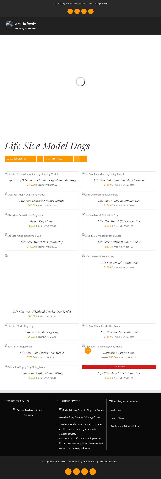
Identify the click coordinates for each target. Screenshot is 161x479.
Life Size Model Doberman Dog (42, 242)
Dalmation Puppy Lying (119, 353)
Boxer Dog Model (41, 221)
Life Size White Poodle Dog (119, 332)
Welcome (116, 410)
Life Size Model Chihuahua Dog (119, 221)
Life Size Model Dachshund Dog (119, 373)
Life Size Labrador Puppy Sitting (41, 201)
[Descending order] (40, 159)
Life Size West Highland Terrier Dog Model (42, 311)
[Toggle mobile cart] (149, 29)
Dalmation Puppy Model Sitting (41, 373)
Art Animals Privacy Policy (125, 426)
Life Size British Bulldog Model (119, 242)
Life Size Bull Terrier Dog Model (42, 353)
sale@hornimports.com (98, 3)
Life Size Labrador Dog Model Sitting (119, 180)
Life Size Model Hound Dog (119, 262)
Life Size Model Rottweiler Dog (119, 201)
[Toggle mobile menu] (155, 29)
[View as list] (83, 159)
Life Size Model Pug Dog (41, 332)
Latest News (117, 418)
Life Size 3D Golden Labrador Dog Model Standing (41, 180)
